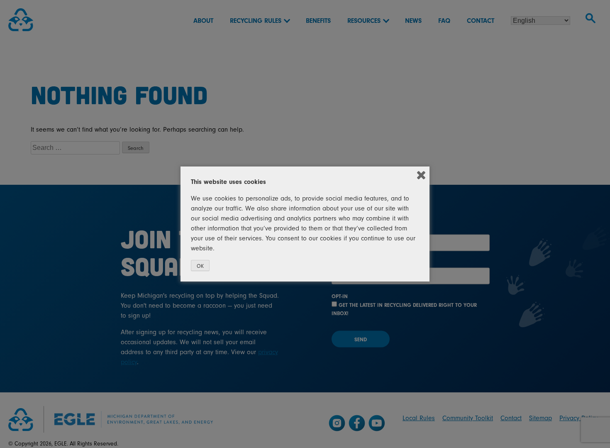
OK (200, 266)
